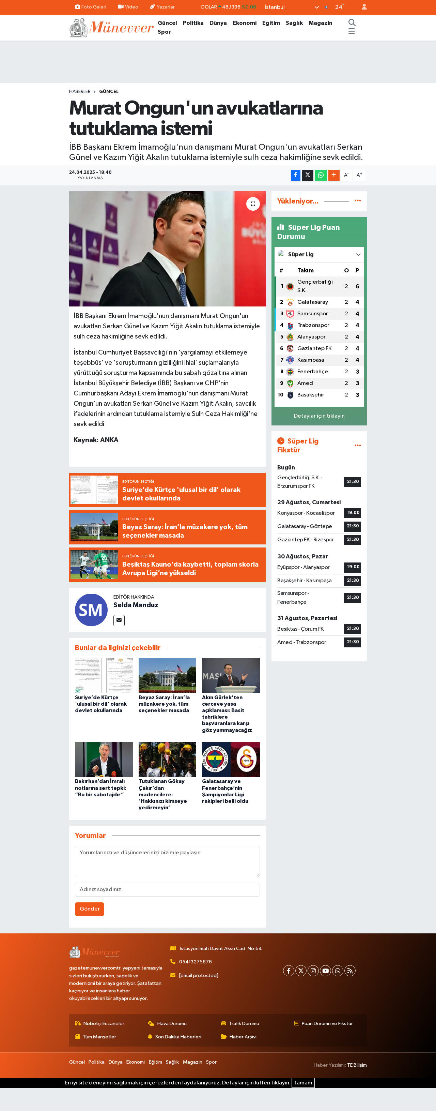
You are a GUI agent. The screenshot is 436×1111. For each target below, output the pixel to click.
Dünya (218, 23)
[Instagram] (313, 970)
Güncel (167, 23)
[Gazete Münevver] (112, 27)
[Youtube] (325, 970)
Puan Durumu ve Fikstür (327, 1023)
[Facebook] (288, 970)
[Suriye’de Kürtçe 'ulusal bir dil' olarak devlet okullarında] (104, 675)
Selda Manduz (135, 605)
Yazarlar (166, 7)
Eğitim (271, 23)
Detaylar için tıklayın (319, 416)
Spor (164, 32)
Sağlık (294, 23)
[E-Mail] (119, 620)
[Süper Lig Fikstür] (358, 446)
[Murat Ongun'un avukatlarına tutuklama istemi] (167, 248)
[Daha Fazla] (334, 175)
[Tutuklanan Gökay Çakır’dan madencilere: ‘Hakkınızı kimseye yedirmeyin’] (168, 759)
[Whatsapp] (337, 970)
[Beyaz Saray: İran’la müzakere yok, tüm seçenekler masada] (168, 675)
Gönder (90, 909)
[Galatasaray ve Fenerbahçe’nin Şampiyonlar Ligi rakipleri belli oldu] (231, 759)
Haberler (80, 91)
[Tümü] (358, 201)
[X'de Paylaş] (307, 175)
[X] (301, 970)
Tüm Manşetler (99, 1036)
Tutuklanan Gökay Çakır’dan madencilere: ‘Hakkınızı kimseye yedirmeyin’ (163, 794)
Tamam (303, 1083)
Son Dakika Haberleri (178, 1036)
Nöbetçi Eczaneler (103, 1023)
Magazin (320, 23)
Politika (193, 23)
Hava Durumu (172, 1023)
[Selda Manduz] (91, 610)
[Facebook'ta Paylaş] (295, 175)
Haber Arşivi (243, 1036)
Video (131, 7)
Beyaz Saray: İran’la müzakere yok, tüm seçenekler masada (164, 704)
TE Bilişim (357, 1065)
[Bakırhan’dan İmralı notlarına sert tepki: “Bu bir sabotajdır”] (104, 759)
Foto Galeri (93, 7)
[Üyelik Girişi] (361, 7)
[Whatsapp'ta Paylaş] (321, 175)
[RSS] (350, 970)
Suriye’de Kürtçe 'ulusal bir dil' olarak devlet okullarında (101, 704)
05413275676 (195, 961)
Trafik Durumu (244, 1023)
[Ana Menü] (351, 32)
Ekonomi (244, 23)
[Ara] (352, 23)
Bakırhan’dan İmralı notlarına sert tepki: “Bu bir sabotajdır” (100, 788)
